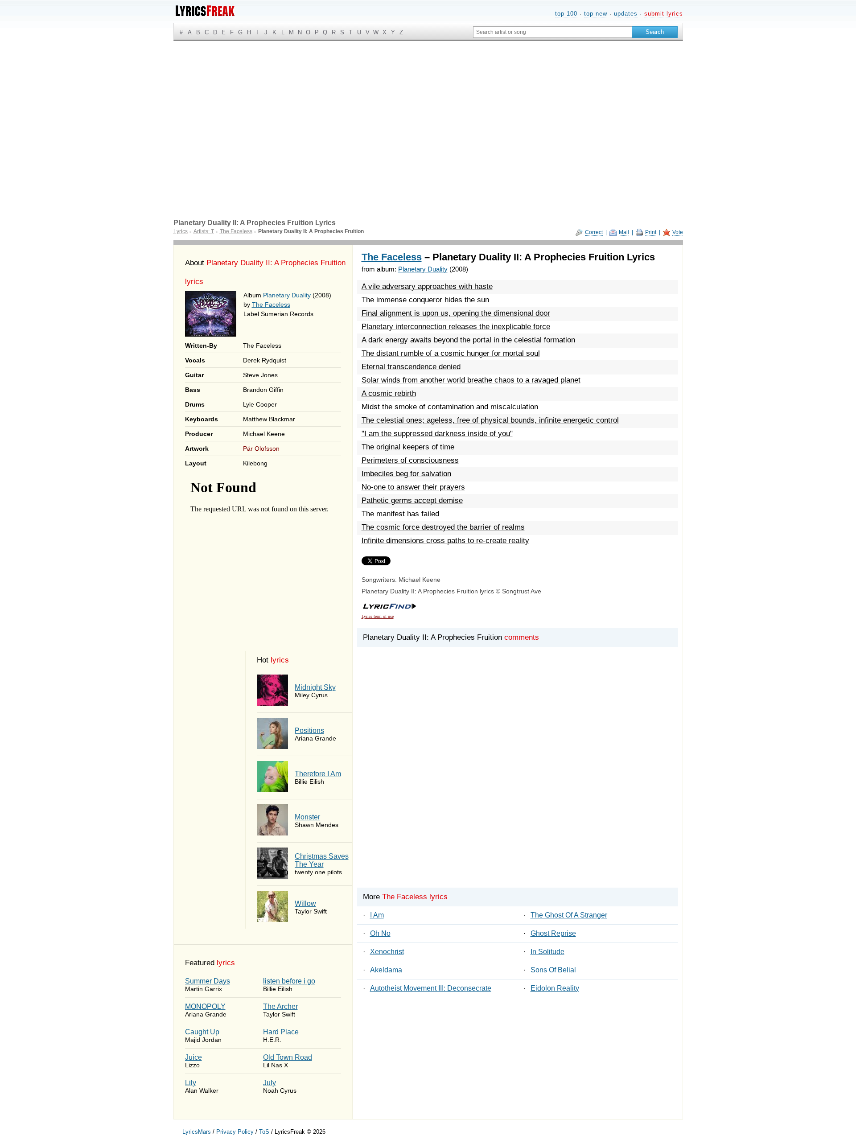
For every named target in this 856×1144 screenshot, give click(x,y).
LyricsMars (196, 1131)
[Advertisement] (428, 107)
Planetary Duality (287, 295)
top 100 (566, 13)
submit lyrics (663, 13)
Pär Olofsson (261, 448)
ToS (264, 1131)
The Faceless (271, 304)
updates (626, 13)
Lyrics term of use (378, 616)
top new (595, 13)
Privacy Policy (235, 1131)
